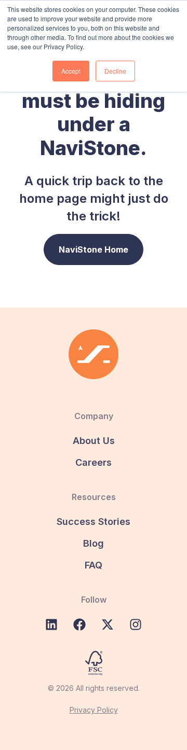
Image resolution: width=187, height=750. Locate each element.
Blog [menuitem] (93, 543)
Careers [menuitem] (93, 462)
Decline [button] (115, 70)
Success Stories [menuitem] (93, 521)
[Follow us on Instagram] (136, 624)
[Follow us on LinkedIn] (51, 624)
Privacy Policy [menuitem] (94, 709)
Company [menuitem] (93, 416)
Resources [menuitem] (94, 497)
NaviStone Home (93, 249)
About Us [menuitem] (94, 440)
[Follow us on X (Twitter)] (108, 624)
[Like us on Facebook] (79, 624)
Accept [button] (71, 70)
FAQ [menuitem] (93, 565)
